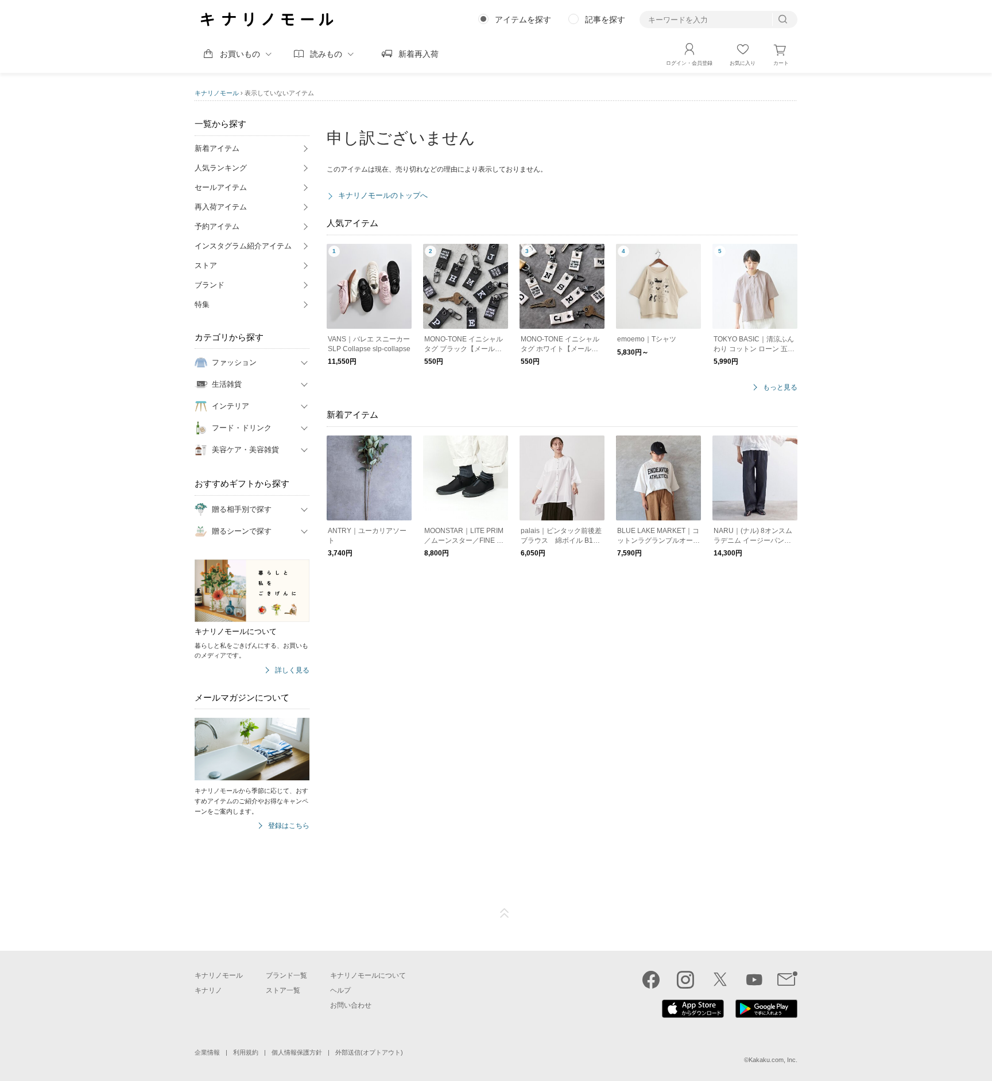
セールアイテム (221, 187)
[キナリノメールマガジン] (787, 979)
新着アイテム (217, 148)
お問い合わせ (350, 1005)
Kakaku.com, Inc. (773, 1059)
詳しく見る (292, 670)
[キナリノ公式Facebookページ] (651, 979)
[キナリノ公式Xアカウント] (719, 979)
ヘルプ (340, 990)
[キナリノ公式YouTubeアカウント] (754, 979)
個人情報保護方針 (297, 1052)
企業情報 (207, 1052)
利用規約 (245, 1052)
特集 (202, 304)
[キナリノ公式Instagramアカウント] (685, 979)
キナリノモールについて (368, 975)
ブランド (209, 285)
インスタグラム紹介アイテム (243, 246)
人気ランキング (221, 168)
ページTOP (504, 913)
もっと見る (780, 387)
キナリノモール (217, 93)
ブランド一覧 (286, 975)
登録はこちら (288, 826)
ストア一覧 (283, 990)
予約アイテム (217, 226)
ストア (206, 265)
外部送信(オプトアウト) (369, 1052)
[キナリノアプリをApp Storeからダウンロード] (693, 1015)
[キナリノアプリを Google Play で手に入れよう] (766, 1015)
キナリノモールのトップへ (383, 195)
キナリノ (208, 990)
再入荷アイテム (221, 207)
